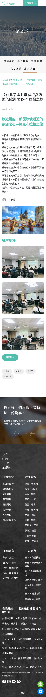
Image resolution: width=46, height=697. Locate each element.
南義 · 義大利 (31, 510)
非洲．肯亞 (8, 558)
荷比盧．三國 (31, 525)
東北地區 (7, 494)
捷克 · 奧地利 (31, 484)
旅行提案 (23, 61)
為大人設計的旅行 (34, 580)
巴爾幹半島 (30, 536)
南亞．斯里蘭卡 (10, 573)
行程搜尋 (29, 3)
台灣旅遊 (9, 61)
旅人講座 (30, 69)
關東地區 (7, 499)
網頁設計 (10, 676)
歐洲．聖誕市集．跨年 (34, 565)
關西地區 (7, 505)
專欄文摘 (36, 61)
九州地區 (7, 515)
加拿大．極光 (9, 563)
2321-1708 (38, 667)
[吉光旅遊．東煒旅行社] (6, 3)
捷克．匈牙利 (31, 489)
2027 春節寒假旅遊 (33, 573)
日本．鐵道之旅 (32, 594)
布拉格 (8, 377)
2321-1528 (17, 667)
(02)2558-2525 (15, 648)
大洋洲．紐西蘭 (10, 578)
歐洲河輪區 (30, 531)
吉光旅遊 (6, 80)
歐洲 (19, 371)
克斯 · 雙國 (30, 520)
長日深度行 (8, 484)
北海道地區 (8, 489)
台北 (7, 371)
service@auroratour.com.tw (26, 629)
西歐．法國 (30, 499)
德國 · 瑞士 (30, 505)
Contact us (22, 433)
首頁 (23, 693)
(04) (10, 667)
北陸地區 (7, 510)
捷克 (31, 371)
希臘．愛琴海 (31, 541)
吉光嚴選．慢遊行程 (34, 587)
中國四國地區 (9, 520)
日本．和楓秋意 (32, 558)
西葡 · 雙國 (30, 494)
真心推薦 (16, 69)
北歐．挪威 (30, 515)
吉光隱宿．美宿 (32, 599)
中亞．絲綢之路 (10, 568)
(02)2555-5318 (36, 648)
